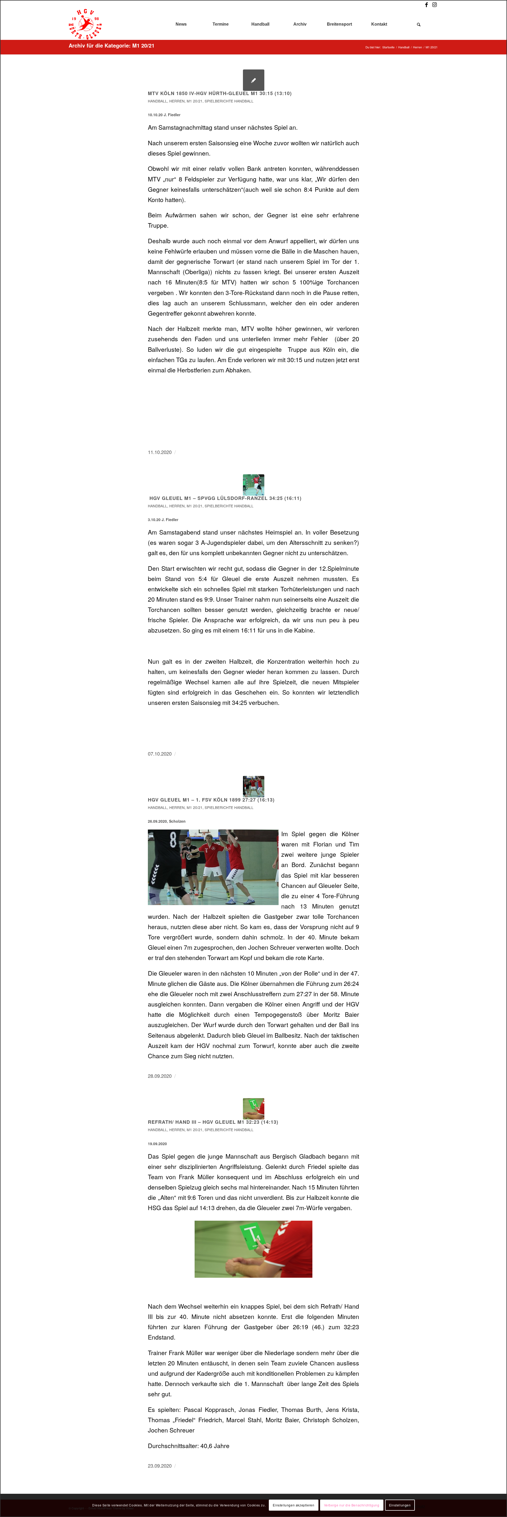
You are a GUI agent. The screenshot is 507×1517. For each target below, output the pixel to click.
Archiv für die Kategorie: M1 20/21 (111, 45)
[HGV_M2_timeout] (253, 1109)
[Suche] (418, 24)
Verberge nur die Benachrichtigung (351, 1505)
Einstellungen (400, 1505)
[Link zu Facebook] (426, 4)
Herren (177, 101)
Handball (157, 101)
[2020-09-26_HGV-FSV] (253, 786)
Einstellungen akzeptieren (293, 1505)
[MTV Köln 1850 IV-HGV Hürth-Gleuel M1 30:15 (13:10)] (253, 80)
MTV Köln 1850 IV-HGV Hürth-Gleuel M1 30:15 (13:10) (220, 93)
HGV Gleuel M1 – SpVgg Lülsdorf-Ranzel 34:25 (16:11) (225, 498)
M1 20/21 (195, 101)
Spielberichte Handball (229, 101)
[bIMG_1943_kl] (253, 485)
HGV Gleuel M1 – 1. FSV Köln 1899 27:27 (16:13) (211, 799)
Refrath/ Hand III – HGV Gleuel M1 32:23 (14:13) (213, 1121)
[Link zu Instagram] (434, 4)
